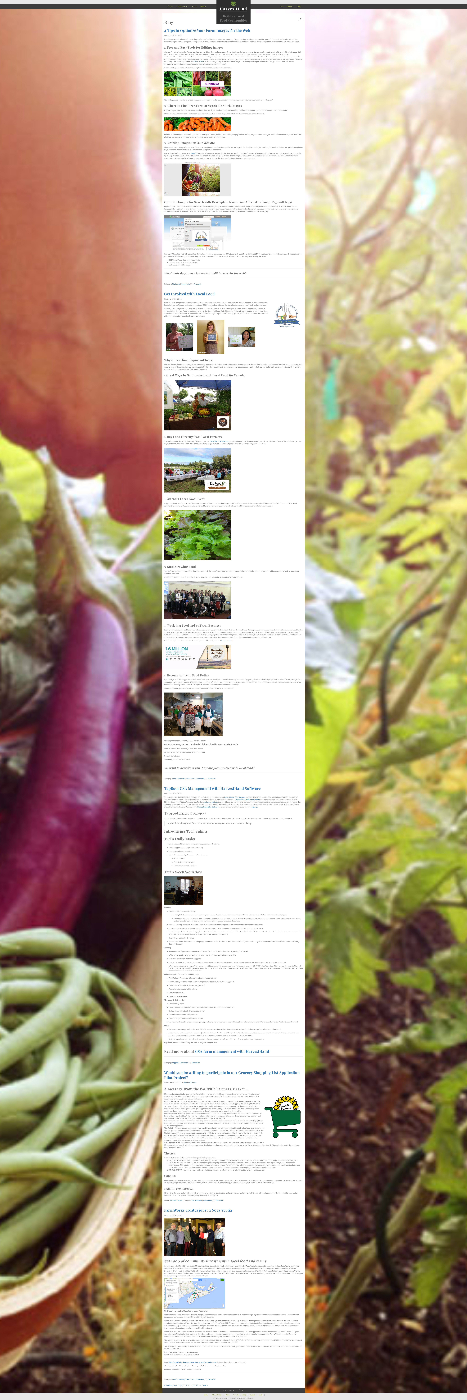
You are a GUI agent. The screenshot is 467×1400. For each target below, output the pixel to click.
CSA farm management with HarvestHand (232, 1051)
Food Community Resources (183, 779)
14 (200, 1385)
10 (187, 1385)
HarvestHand (199, 62)
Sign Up (203, 6)
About (194, 6)
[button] (300, 19)
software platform (211, 802)
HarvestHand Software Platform (247, 800)
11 (190, 1385)
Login (299, 6)
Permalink (197, 284)
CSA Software (181, 6)
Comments (185, 284)
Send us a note (227, 641)
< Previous (168, 1385)
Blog (281, 6)
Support (175, 1063)
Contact (290, 6)
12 (194, 1385)
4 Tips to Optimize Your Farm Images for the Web (207, 30)
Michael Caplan (190, 1083)
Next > (205, 1385)
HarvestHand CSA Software (208, 807)
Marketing (176, 284)
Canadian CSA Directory (219, 441)
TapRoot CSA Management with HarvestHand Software (212, 788)
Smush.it (194, 153)
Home (170, 6)
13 (197, 1385)
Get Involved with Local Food (189, 293)
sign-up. (255, 807)
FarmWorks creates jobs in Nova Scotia (198, 1210)
